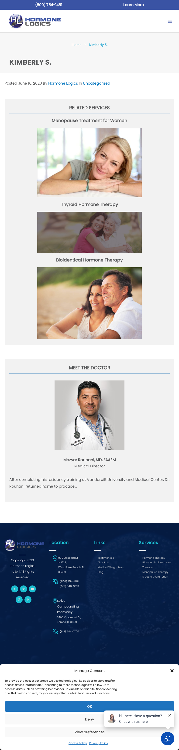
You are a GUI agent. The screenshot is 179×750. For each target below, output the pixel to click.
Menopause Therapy (155, 572)
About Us (103, 562)
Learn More (133, 4)
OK (89, 706)
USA (15, 571)
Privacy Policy (98, 743)
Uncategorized (96, 83)
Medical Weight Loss (111, 567)
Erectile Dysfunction (155, 576)
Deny (89, 719)
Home (76, 45)
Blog (100, 572)
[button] (172, 670)
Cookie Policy (78, 743)
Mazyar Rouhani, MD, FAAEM (89, 460)
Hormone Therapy (153, 558)
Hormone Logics (63, 83)
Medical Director (89, 466)
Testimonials (106, 558)
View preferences (90, 732)
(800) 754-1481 (48, 4)
